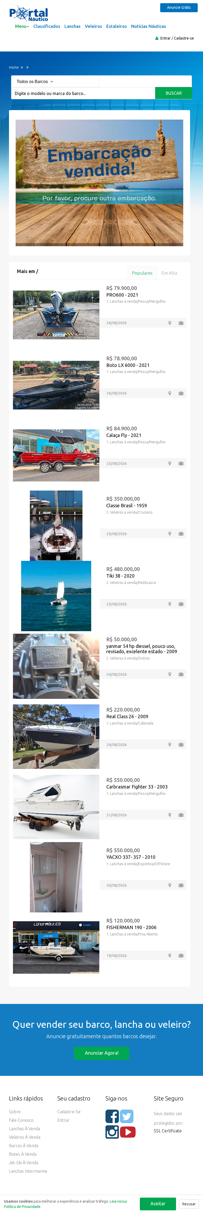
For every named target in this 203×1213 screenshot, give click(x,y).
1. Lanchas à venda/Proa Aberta (132, 934)
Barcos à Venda (23, 1145)
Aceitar (157, 1203)
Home (14, 67)
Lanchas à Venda (24, 1128)
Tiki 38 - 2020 (120, 575)
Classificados (46, 26)
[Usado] (181, 323)
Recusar (189, 1204)
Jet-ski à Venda (23, 1162)
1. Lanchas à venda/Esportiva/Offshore (138, 864)
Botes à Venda (22, 1154)
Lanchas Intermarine (28, 1171)
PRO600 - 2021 (122, 294)
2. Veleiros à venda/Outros (128, 658)
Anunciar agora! (101, 1052)
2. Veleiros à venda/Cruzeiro (129, 512)
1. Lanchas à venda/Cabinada (129, 723)
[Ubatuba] (169, 604)
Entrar (165, 38)
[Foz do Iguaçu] (169, 323)
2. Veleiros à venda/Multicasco (131, 582)
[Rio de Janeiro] (169, 885)
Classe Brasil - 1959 (126, 505)
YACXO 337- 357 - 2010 (130, 857)
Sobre (15, 1111)
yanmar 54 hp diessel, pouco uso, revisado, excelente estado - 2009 (141, 648)
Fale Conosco (21, 1120)
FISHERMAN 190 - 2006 (131, 927)
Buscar (174, 93)
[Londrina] (169, 463)
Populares (142, 272)
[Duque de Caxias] (169, 674)
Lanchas (72, 26)
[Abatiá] (169, 393)
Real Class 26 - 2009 (127, 716)
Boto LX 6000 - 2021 (128, 365)
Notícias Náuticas (148, 26)
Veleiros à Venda (24, 1137)
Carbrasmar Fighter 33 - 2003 (137, 786)
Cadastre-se (184, 38)
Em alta (169, 272)
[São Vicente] (169, 744)
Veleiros (93, 26)
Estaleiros (116, 26)
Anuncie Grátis (179, 7)
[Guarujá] (169, 533)
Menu (20, 26)
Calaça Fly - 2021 (123, 435)
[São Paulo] (169, 815)
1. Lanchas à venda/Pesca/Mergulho (135, 301)
